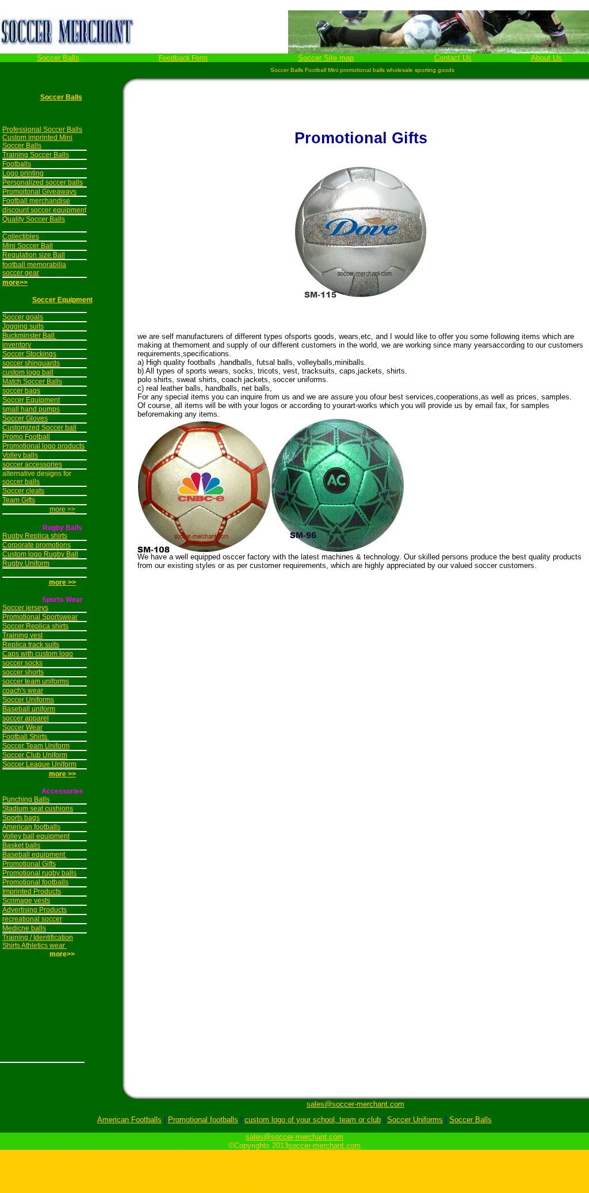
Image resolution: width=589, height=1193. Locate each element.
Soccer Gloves (25, 418)
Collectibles (20, 236)
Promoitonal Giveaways (39, 192)
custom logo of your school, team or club (312, 1119)
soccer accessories (32, 464)
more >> (62, 509)
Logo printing (23, 173)
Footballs (16, 164)
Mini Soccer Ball (27, 246)
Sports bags (21, 818)
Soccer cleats (23, 491)
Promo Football (26, 437)
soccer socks (22, 663)
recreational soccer (32, 919)
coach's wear (22, 691)
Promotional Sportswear (40, 617)
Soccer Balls (58, 58)
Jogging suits (23, 326)
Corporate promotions (36, 545)
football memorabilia (34, 265)
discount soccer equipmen (43, 210)
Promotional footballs (35, 882)
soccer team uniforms (35, 681)
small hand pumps (31, 409)
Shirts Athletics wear (34, 946)
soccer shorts (23, 672)
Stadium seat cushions (37, 809)
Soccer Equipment (62, 300)
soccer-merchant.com (324, 1145)
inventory (16, 345)
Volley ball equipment (36, 836)
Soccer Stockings (29, 354)
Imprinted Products (31, 891)
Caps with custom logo (37, 654)
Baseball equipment (34, 855)
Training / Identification (37, 937)
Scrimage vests (26, 901)
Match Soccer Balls (32, 382)
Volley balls (20, 455)
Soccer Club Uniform (34, 755)
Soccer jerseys (25, 608)
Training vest (22, 635)
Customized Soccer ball (39, 428)
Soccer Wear (22, 727)
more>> (15, 283)
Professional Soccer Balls (42, 129)
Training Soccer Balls (35, 155)
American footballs (31, 827)
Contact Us (453, 58)
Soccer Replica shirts (35, 626)
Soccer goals (22, 317)
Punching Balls (25, 799)
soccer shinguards (31, 363)
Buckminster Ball (29, 335)
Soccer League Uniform (39, 764)
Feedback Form (183, 58)
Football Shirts (25, 737)
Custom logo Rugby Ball (40, 554)
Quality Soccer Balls (33, 219)
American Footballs (129, 1119)
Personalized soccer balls (42, 182)
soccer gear (20, 273)
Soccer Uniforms (28, 700)
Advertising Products (34, 910)
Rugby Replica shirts (34, 536)
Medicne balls (24, 928)
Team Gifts (18, 500)
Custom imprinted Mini (37, 138)
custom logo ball (27, 372)
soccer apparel (25, 718)
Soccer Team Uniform (36, 746)
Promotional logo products (43, 446)
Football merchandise (36, 201)
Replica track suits (30, 645)
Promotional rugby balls (39, 873)
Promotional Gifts (29, 864)
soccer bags (21, 391)
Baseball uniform (28, 709)
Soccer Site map (326, 58)
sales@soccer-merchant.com (355, 1104)
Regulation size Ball (33, 255)
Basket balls (21, 845)
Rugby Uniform (25, 563)
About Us (546, 58)
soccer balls (21, 482)
